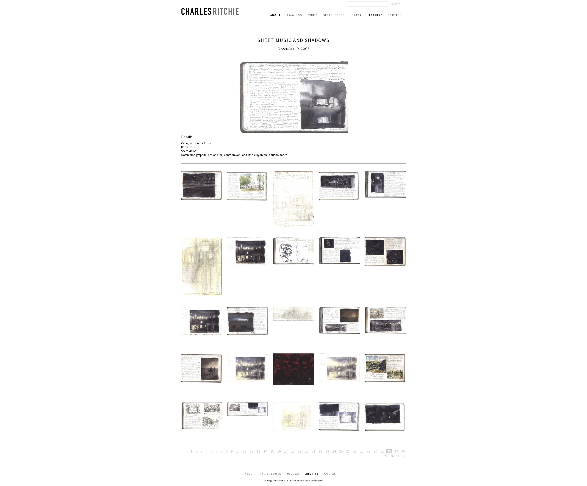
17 (286, 451)
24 (334, 451)
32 (389, 451)
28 (361, 451)
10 (238, 451)
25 (341, 451)
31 (382, 451)
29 (368, 451)
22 (320, 451)
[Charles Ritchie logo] (210, 13)
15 (272, 451)
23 (327, 451)
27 (355, 451)
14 (265, 451)
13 (258, 451)
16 (279, 451)
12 (251, 451)
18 (293, 451)
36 (392, 455)
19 (300, 451)
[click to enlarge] (293, 98)
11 (244, 451)
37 (399, 455)
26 (348, 451)
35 (385, 455)
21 (313, 451)
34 (403, 451)
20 (306, 451)
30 (375, 451)
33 (396, 451)
